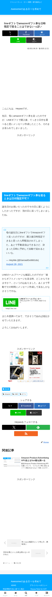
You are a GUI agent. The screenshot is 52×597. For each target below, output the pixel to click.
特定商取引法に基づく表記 (13, 589)
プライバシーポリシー (38, 585)
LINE (16, 394)
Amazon (7, 394)
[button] (34, 40)
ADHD (13, 585)
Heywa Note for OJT (38, 589)
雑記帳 (7, 389)
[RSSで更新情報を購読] (26, 433)
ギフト (24, 394)
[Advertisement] (26, 77)
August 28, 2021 (14, 264)
